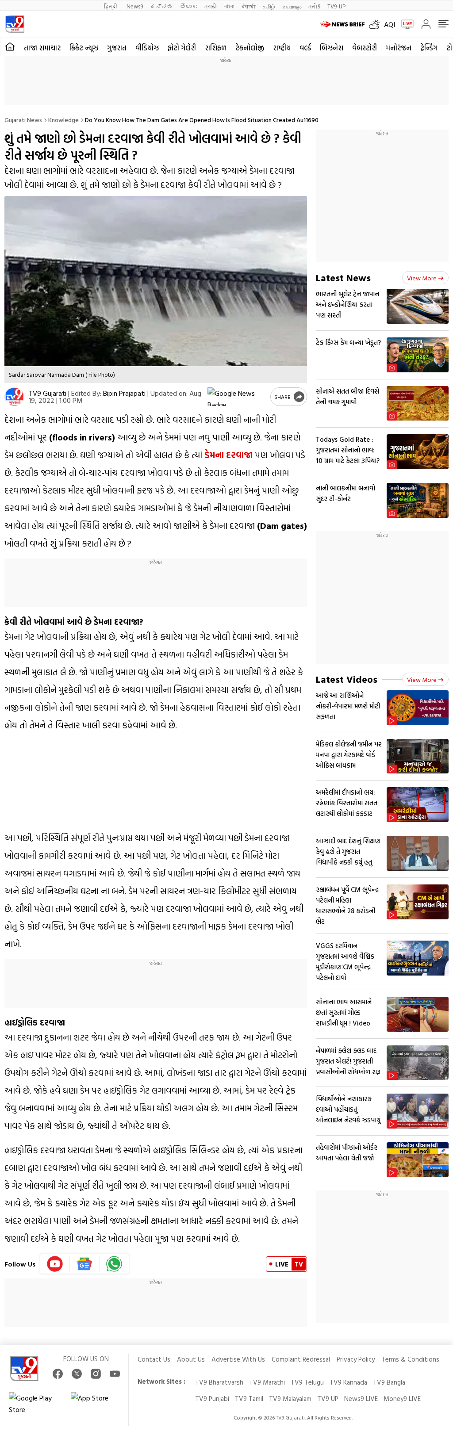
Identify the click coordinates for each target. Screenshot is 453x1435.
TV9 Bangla (389, 1382)
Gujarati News (23, 119)
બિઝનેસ (331, 47)
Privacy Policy (356, 1359)
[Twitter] (77, 1374)
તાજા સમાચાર (42, 47)
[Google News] (85, 1264)
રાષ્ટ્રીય (282, 47)
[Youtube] (55, 1264)
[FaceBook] (58, 1374)
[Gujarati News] (14, 24)
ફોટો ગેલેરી (182, 47)
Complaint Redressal (301, 1359)
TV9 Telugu (307, 1382)
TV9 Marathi (267, 1382)
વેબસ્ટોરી (364, 47)
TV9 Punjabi (212, 1398)
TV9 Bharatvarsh (219, 1382)
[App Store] (97, 1403)
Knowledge (63, 119)
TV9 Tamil (249, 1398)
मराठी (210, 6)
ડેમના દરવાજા (228, 454)
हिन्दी (111, 6)
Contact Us (154, 1359)
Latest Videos (346, 679)
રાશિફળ (215, 47)
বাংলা (229, 6)
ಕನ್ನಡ (161, 6)
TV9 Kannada (348, 1382)
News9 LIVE (361, 1398)
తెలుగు (188, 6)
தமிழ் (269, 6)
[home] (10, 46)
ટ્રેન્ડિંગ (429, 47)
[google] (237, 396)
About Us (191, 1359)
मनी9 (314, 6)
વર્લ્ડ (305, 47)
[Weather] (376, 24)
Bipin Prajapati (124, 393)
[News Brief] (342, 24)
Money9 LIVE (402, 1398)
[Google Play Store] (35, 1403)
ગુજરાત (117, 47)
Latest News (343, 277)
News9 (135, 6)
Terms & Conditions (410, 1359)
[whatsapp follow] (114, 1264)
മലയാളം (291, 6)
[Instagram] (96, 1374)
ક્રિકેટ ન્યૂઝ (83, 47)
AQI (389, 24)
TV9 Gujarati (47, 393)
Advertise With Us (238, 1359)
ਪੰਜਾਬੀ (249, 6)
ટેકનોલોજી (249, 47)
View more (422, 278)
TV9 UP (327, 1398)
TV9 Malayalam (290, 1398)
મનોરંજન (398, 47)
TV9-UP (336, 6)
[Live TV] (404, 24)
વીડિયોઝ (147, 47)
